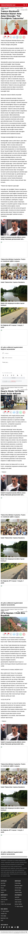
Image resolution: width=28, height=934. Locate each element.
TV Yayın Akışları (19, 906)
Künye (2, 887)
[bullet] (14, 375)
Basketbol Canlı (4, 918)
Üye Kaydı (3, 885)
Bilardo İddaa (18, 890)
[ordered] (11, 375)
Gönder (14, 377)
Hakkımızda (3, 890)
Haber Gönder (18, 901)
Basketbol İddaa (18, 885)
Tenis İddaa (3, 915)
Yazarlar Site (4, 913)
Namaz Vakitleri (18, 904)
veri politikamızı (16, 932)
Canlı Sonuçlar (4, 899)
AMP (2, 920)
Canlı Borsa (3, 897)
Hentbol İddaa (18, 887)
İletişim (2, 892)
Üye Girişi (3, 883)
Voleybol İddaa (18, 892)
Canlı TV (3, 901)
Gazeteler (17, 897)
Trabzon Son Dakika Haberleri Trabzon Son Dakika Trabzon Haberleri (12, 8)
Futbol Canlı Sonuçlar (6, 904)
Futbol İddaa (18, 883)
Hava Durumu (18, 899)
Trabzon (2, 9)
